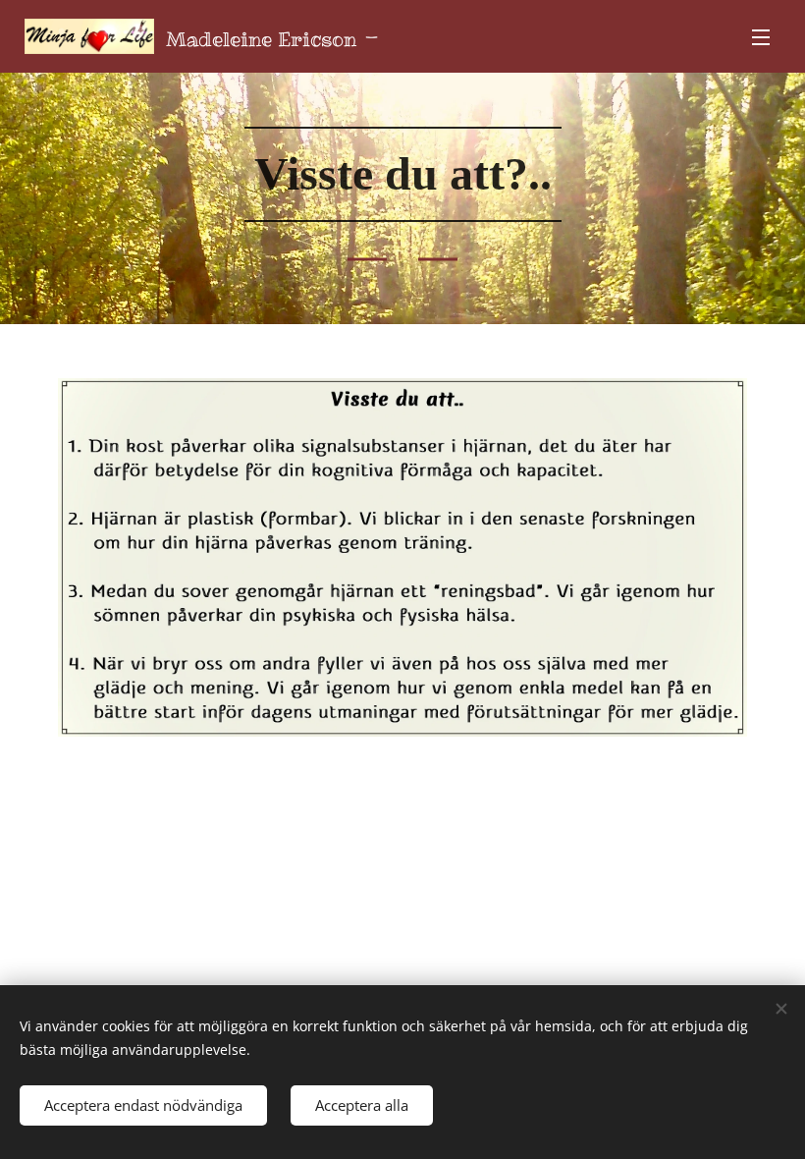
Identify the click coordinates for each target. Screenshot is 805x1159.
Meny (760, 36)
